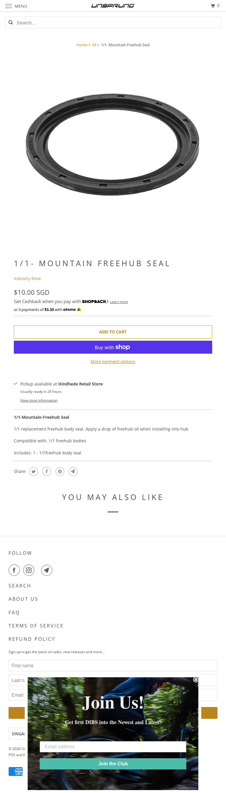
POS (12, 754)
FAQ (14, 612)
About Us (24, 599)
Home (82, 44)
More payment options (113, 361)
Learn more (119, 302)
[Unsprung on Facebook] (15, 570)
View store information (38, 400)
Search (20, 585)
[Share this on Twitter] (33, 471)
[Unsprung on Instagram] (30, 570)
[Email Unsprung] (48, 570)
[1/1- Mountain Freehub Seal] (113, 151)
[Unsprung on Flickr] (39, 570)
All (94, 44)
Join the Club (113, 763)
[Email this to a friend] (72, 471)
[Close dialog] (196, 680)
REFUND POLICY (32, 639)
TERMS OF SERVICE (36, 626)
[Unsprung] (113, 5)
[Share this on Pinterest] (59, 471)
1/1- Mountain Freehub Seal (92, 263)
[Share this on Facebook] (46, 471)
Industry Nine (27, 278)
